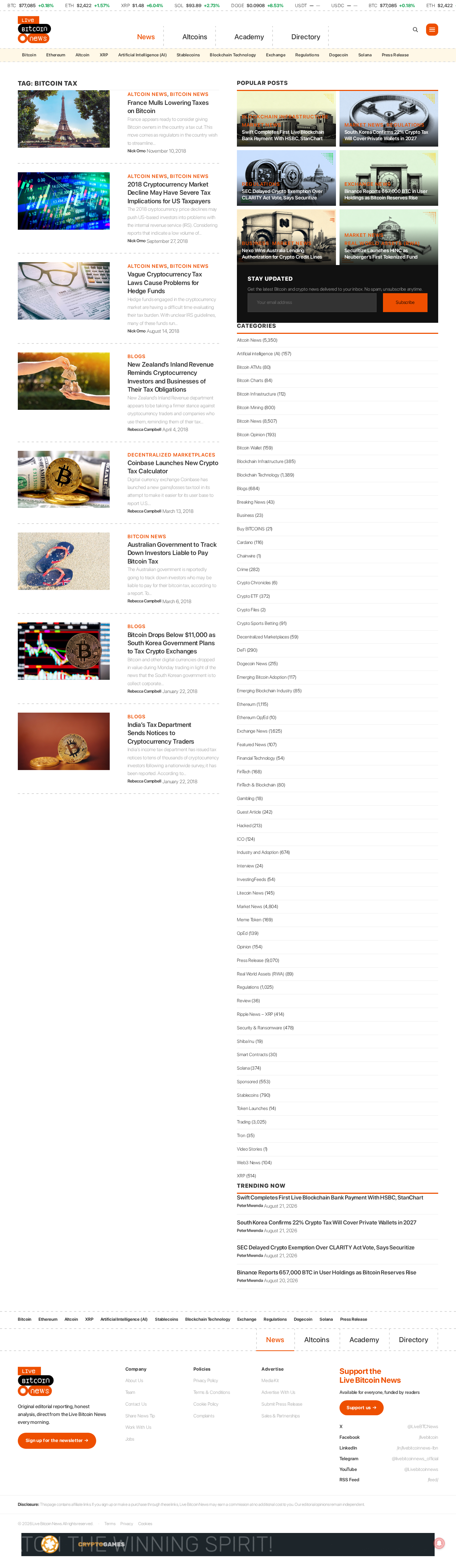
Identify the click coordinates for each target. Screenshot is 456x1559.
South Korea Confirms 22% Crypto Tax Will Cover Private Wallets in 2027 (386, 135)
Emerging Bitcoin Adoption (262, 677)
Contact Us (136, 1404)
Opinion (244, 946)
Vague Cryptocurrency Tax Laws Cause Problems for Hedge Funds (165, 282)
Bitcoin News (189, 94)
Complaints (203, 1415)
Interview (245, 865)
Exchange (275, 54)
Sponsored (247, 1081)
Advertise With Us (278, 1392)
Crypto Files (248, 609)
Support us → (362, 1407)
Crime (242, 569)
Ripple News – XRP (255, 1014)
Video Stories (249, 1149)
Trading (243, 1122)
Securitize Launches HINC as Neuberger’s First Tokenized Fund (381, 254)
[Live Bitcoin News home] (35, 29)
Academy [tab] (249, 36)
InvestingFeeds (251, 879)
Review (243, 1000)
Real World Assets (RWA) (382, 243)
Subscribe (405, 302)
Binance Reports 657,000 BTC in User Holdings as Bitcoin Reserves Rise (386, 194)
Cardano (245, 542)
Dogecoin (338, 54)
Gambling (245, 798)
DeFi (241, 650)
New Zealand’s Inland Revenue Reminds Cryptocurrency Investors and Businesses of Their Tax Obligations (171, 377)
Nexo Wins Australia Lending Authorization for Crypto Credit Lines (282, 254)
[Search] (415, 29)
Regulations (307, 54)
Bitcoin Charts (250, 380)
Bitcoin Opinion (251, 434)
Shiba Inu (245, 1041)
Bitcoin (29, 54)
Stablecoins (188, 54)
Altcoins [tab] (195, 36)
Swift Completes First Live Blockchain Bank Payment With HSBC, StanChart (283, 135)
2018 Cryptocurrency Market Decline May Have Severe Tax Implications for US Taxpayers (169, 192)
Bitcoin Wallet (249, 447)
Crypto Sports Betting (257, 623)
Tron (241, 1135)
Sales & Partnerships (280, 1415)
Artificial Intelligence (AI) (142, 54)
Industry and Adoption (258, 852)
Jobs (130, 1439)
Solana (365, 54)
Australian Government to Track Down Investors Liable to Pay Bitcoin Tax (172, 553)
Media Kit (270, 1380)
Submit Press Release (281, 1404)
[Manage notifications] (439, 1543)
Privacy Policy (205, 1380)
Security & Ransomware (259, 1027)
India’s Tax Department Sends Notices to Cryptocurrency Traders (161, 733)
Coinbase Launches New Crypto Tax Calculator (173, 467)
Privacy (126, 1523)
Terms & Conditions (211, 1392)
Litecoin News (250, 893)
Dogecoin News (252, 663)
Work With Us (138, 1427)
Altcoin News (147, 94)
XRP (104, 54)
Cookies (145, 1523)
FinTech (243, 771)
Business (256, 243)
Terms (109, 1523)
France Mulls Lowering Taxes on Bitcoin (168, 106)
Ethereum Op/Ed (252, 717)
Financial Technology (256, 758)
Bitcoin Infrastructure (256, 394)
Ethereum (55, 54)
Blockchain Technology (233, 54)
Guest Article (249, 812)
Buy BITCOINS (251, 528)
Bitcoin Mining (250, 407)
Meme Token (249, 919)
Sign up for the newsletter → (57, 1440)
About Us (134, 1380)
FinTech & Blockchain (256, 785)
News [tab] (146, 36)
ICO (240, 839)
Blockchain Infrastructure (285, 116)
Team (130, 1392)
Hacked (244, 825)
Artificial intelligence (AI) (258, 353)
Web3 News (248, 1162)
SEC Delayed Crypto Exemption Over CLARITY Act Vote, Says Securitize (282, 194)
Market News (261, 125)
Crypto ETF (247, 596)
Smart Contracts (252, 1054)
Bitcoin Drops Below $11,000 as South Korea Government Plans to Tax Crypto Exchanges (172, 643)
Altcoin (83, 54)
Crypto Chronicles (254, 582)
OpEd (242, 933)
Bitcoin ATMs (249, 367)
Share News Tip (140, 1415)
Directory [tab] (306, 36)
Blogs (137, 356)
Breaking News (251, 502)
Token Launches (252, 1108)
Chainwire (246, 556)
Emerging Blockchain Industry (264, 690)
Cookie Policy (205, 1404)
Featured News (251, 744)
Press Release (395, 54)
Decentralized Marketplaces (172, 455)
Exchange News (368, 184)
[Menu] (432, 30)
